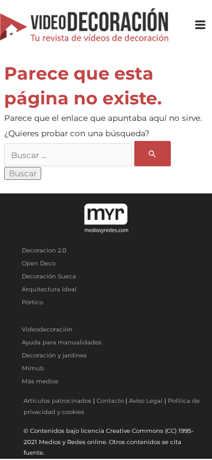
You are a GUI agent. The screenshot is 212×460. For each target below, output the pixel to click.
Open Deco (38, 263)
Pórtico (32, 302)
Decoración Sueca (49, 276)
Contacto (110, 401)
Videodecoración (47, 329)
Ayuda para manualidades (61, 342)
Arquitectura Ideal (49, 289)
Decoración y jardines (54, 355)
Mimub (33, 368)
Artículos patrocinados (57, 401)
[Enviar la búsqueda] (152, 153)
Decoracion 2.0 (44, 250)
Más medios (40, 381)
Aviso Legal (146, 401)
